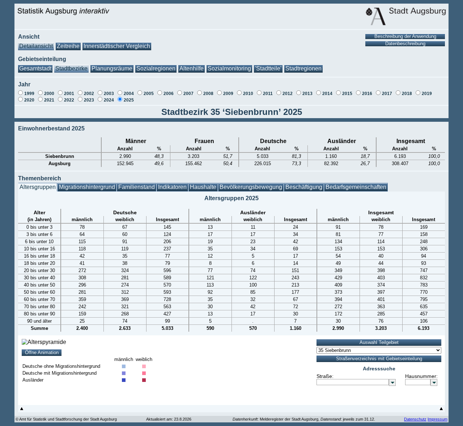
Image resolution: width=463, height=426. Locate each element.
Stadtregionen (303, 68)
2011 (268, 93)
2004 (129, 93)
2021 (49, 100)
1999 (29, 93)
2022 (69, 100)
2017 (387, 93)
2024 (109, 100)
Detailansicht (36, 46)
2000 (49, 93)
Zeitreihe (68, 46)
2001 (69, 93)
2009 (228, 93)
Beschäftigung (303, 187)
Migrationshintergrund (87, 187)
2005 (149, 93)
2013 (307, 93)
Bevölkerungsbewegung (251, 187)
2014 (327, 93)
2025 (129, 100)
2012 (288, 93)
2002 (89, 93)
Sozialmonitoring (229, 68)
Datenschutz (415, 419)
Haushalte (203, 187)
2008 (208, 93)
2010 (248, 93)
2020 (29, 100)
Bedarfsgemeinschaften (356, 187)
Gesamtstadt (35, 68)
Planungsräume (112, 68)
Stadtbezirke (71, 68)
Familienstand (136, 187)
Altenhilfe (191, 68)
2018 (407, 93)
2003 (109, 93)
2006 (168, 93)
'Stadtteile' (268, 68)
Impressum (437, 419)
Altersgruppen (38, 187)
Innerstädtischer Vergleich (117, 46)
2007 (188, 93)
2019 (427, 93)
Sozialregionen (155, 68)
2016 (367, 93)
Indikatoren (172, 187)
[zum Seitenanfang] (21, 410)
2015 (347, 93)
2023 (89, 100)
